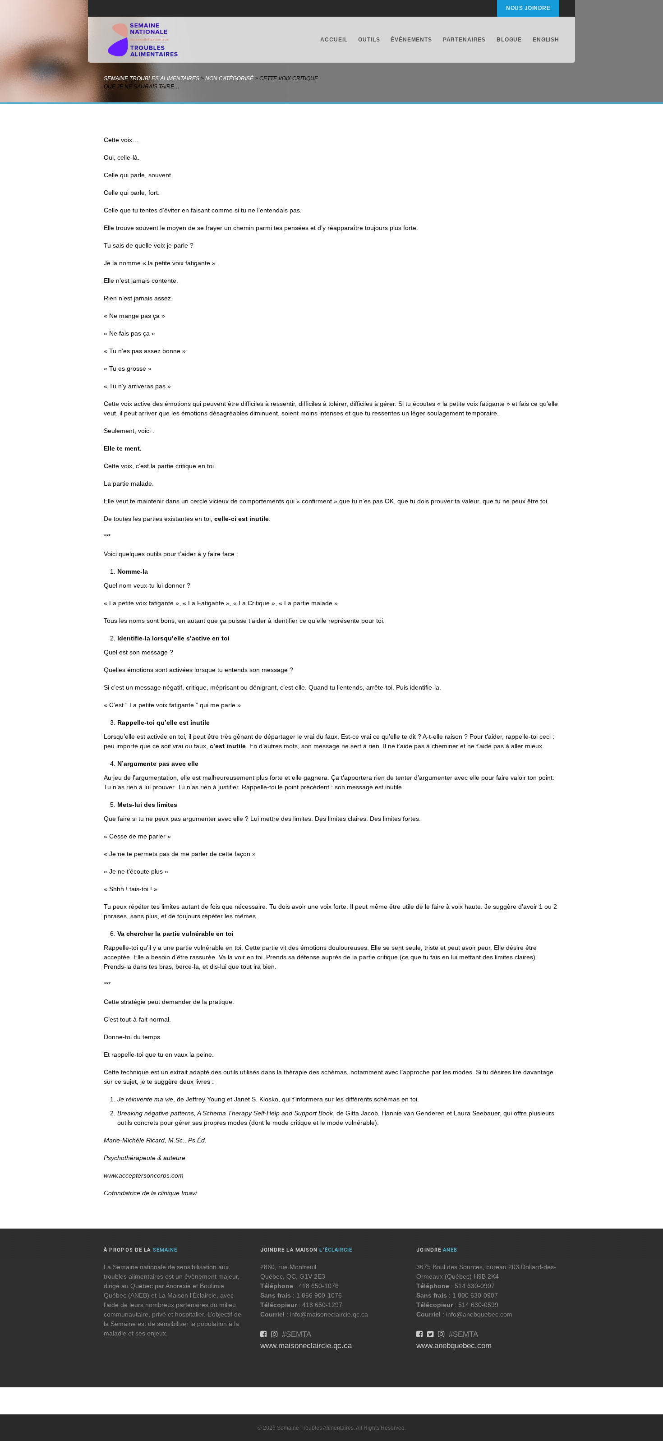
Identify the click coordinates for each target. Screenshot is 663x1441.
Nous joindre (528, 8)
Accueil (333, 40)
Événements (411, 40)
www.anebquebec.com (454, 1345)
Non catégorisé (229, 78)
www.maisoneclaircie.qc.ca (306, 1345)
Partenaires (464, 40)
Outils (369, 40)
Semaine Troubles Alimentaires (151, 78)
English (546, 40)
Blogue (509, 40)
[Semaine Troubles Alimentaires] (143, 40)
